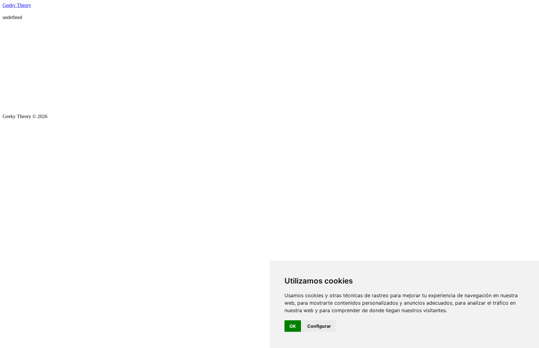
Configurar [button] (319, 326)
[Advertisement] (269, 67)
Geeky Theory (16, 5)
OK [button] (292, 326)
